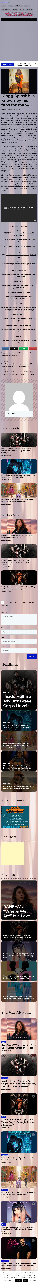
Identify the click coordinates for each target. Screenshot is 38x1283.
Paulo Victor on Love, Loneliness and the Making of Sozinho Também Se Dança (18, 1265)
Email (3, 637)
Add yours (4, 606)
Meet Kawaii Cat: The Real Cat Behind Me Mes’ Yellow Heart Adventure (18, 501)
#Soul (22, 10)
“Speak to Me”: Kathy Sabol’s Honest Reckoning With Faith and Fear (18, 977)
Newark (8, 355)
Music (3, 1042)
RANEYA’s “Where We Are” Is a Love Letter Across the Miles (16, 537)
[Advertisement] (19, 41)
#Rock (27, 6)
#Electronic (6, 10)
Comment (4, 612)
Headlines (6, 692)
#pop (10, 6)
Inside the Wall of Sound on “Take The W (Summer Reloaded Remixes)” (19, 997)
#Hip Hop (18, 6)
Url (2, 646)
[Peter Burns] (19, 397)
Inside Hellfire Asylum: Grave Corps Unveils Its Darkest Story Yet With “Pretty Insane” (16, 451)
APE (8, 353)
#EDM (15, 10)
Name (3, 628)
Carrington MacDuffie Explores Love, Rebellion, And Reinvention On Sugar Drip (18, 956)
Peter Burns (16, 109)
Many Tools (25, 353)
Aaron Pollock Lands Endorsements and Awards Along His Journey (18, 787)
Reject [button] (25, 1280)
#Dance (29, 10)
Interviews (5, 1261)
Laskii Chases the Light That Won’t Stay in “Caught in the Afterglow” (18, 588)
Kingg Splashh (15, 353)
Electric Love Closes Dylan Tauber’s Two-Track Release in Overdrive (26, 65)
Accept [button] (19, 1280)
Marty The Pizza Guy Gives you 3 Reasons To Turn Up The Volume (17, 767)
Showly (14, 355)
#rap (3, 6)
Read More (32, 1280)
